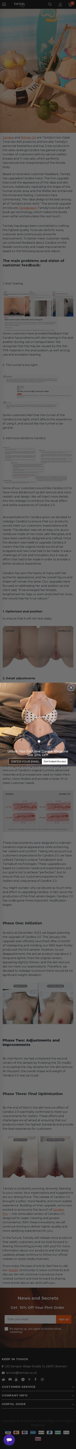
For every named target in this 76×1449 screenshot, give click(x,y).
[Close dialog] (71, 688)
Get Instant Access (55, 761)
